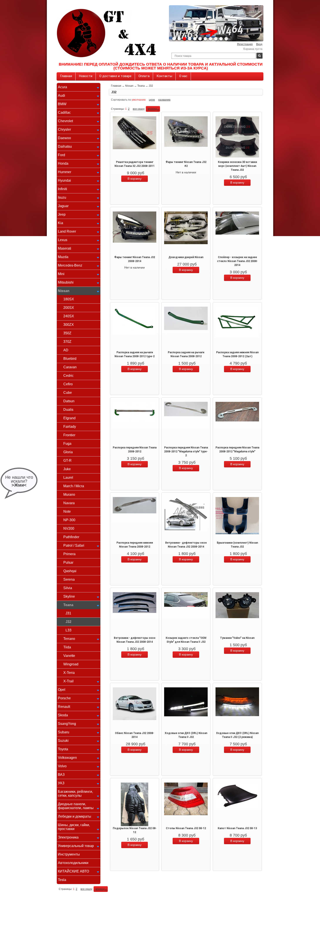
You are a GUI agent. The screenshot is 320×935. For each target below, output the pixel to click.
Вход (259, 44)
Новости (85, 76)
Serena (69, 579)
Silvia (67, 588)
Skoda (63, 715)
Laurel (68, 477)
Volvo (62, 766)
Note (67, 511)
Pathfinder (71, 537)
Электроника (68, 837)
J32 (68, 622)
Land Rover (67, 231)
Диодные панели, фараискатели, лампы (76, 806)
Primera (69, 554)
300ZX (68, 324)
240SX (68, 316)
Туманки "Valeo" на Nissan (237, 637)
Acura (62, 87)
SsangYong (67, 723)
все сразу (139, 108)
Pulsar (68, 562)
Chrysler (64, 129)
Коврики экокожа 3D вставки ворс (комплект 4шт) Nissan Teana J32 (237, 166)
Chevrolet (65, 121)
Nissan (63, 291)
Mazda (63, 257)
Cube (67, 392)
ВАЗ (61, 774)
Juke (67, 469)
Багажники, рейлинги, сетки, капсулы (75, 793)
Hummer (64, 172)
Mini (61, 274)
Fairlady (69, 426)
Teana (68, 605)
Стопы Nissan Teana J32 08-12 (186, 828)
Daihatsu (65, 146)
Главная (66, 76)
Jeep (62, 214)
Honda (63, 163)
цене (152, 99)
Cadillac (64, 112)
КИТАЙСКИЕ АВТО (73, 871)
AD (65, 350)
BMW (62, 104)
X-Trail (68, 681)
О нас (183, 76)
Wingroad (70, 664)
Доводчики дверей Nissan (185, 257)
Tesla (62, 880)
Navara (69, 503)
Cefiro (68, 384)
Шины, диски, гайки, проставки (74, 827)
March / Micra (73, 486)
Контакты (164, 76)
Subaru (63, 732)
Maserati (64, 248)
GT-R (67, 460)
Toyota (63, 749)
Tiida (67, 647)
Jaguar (63, 206)
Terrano (69, 639)
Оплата (144, 76)
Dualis (68, 409)
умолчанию (139, 99)
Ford (61, 155)
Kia (60, 223)
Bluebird (69, 358)
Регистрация (245, 44)
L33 (68, 630)
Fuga (67, 443)
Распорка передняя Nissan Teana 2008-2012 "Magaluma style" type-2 (186, 451)
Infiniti (62, 189)
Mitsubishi (66, 282)
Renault (64, 706)
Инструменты (69, 854)
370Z (67, 341)
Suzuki (63, 740)
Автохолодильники (73, 863)
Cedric (68, 375)
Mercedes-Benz (70, 265)
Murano (69, 494)
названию (164, 99)
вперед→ (153, 108)
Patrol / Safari (73, 545)
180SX (68, 299)
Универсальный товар (76, 846)
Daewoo (64, 138)
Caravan (70, 367)
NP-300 (69, 520)
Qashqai (69, 571)
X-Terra (69, 673)
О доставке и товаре (115, 76)
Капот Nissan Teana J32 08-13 (237, 828)
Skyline (69, 596)
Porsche (64, 698)
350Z (67, 333)
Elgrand (69, 418)
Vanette (69, 656)
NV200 (68, 528)
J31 (68, 613)
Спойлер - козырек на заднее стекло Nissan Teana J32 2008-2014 (237, 261)
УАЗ (61, 783)
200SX (68, 307)
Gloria (68, 452)
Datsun (68, 401)
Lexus (62, 240)
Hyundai (64, 180)
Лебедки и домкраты (74, 816)
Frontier (69, 435)
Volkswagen (67, 757)
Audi (61, 95)
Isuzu (62, 197)
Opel (61, 690)
